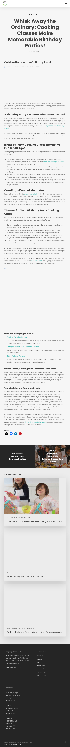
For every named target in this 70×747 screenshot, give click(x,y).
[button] (66, 3)
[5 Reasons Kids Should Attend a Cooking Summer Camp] (35, 502)
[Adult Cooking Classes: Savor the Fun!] (35, 554)
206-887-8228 (10, 700)
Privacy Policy (41, 675)
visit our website (37, 261)
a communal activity (31, 194)
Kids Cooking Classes (13, 517)
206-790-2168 (10, 729)
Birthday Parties (35, 15)
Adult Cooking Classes (14, 628)
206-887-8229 (10, 713)
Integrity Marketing (9, 744)
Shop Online (40, 666)
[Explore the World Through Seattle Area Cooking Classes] (35, 610)
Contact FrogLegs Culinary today (36, 422)
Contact (39, 659)
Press (38, 662)
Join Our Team (41, 672)
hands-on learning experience (53, 162)
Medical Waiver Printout (14, 667)
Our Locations (41, 669)
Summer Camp (26, 517)
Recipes (9, 573)
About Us (39, 656)
